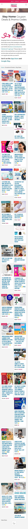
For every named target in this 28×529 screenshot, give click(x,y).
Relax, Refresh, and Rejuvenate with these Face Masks (19, 239)
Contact (17, 1)
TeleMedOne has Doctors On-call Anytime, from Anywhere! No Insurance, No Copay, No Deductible (6, 283)
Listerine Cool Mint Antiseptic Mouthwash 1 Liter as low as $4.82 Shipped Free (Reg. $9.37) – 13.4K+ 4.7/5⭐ (7, 188)
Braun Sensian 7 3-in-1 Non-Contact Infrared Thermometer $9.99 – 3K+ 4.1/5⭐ (20, 475)
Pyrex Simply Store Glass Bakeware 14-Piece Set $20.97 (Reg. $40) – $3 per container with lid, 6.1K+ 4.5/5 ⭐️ (7, 89)
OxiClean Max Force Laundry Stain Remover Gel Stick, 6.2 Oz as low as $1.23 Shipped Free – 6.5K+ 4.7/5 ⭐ (7, 341)
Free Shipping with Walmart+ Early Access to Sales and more (20, 117)
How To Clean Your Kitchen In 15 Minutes (7, 260)
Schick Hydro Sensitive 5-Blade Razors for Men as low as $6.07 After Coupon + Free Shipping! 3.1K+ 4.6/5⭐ (20, 313)
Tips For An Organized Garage (20, 516)
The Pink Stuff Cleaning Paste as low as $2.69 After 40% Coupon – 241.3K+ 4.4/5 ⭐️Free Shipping (7, 160)
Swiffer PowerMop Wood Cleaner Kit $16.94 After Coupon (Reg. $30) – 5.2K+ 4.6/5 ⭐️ (7, 311)
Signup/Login (23, 1)
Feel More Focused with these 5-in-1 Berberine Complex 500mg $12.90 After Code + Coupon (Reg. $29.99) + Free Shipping (7, 392)
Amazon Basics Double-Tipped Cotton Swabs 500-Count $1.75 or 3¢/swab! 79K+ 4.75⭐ (20, 160)
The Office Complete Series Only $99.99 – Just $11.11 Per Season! (20, 365)
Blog (12, 1)
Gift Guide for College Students (20, 137)
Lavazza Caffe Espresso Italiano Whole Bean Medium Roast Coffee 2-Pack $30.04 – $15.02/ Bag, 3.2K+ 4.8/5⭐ (20, 447)
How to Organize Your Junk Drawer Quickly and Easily (20, 497)
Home (2, 67)
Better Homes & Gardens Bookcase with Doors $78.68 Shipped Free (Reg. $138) (7, 218)
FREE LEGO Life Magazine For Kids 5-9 (20, 260)
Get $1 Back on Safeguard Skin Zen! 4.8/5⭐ (19, 217)
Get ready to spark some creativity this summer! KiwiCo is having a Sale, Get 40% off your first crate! (20, 390)
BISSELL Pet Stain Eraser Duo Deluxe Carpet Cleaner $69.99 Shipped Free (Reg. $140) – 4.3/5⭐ (7, 501)
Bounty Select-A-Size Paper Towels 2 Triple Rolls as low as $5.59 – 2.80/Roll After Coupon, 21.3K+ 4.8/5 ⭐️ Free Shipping (7, 448)
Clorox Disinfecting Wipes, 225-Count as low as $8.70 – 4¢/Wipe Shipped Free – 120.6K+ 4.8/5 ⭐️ (7, 120)
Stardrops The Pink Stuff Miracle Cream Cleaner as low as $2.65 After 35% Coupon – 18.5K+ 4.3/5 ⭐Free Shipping (20, 284)
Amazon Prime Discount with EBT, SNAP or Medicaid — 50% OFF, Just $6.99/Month (20, 340)
